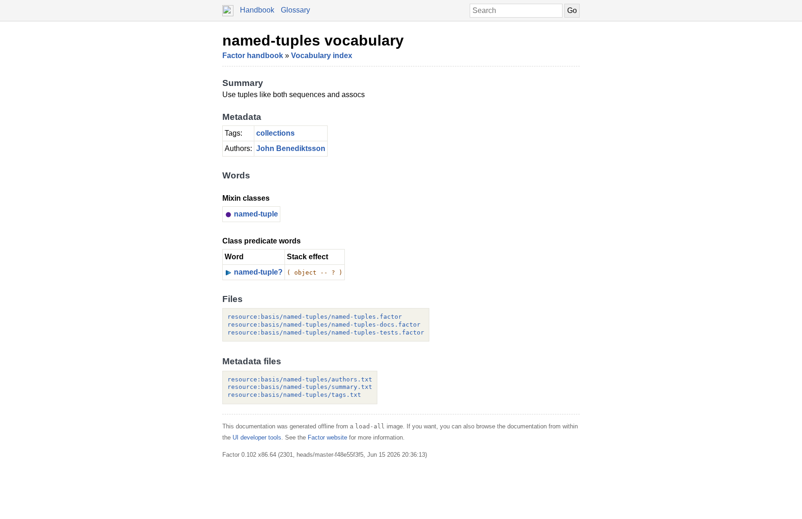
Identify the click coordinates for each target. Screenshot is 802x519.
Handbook (257, 10)
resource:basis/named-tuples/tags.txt (294, 394)
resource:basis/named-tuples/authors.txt (299, 379)
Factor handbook (252, 55)
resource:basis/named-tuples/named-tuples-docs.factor (323, 324)
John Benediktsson (290, 148)
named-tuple (256, 214)
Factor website (327, 437)
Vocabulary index (321, 55)
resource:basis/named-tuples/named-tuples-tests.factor (325, 332)
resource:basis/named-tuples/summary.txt (299, 386)
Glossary (295, 10)
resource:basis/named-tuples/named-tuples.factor (314, 316)
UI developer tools (257, 437)
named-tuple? (258, 272)
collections (275, 133)
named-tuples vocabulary (313, 40)
